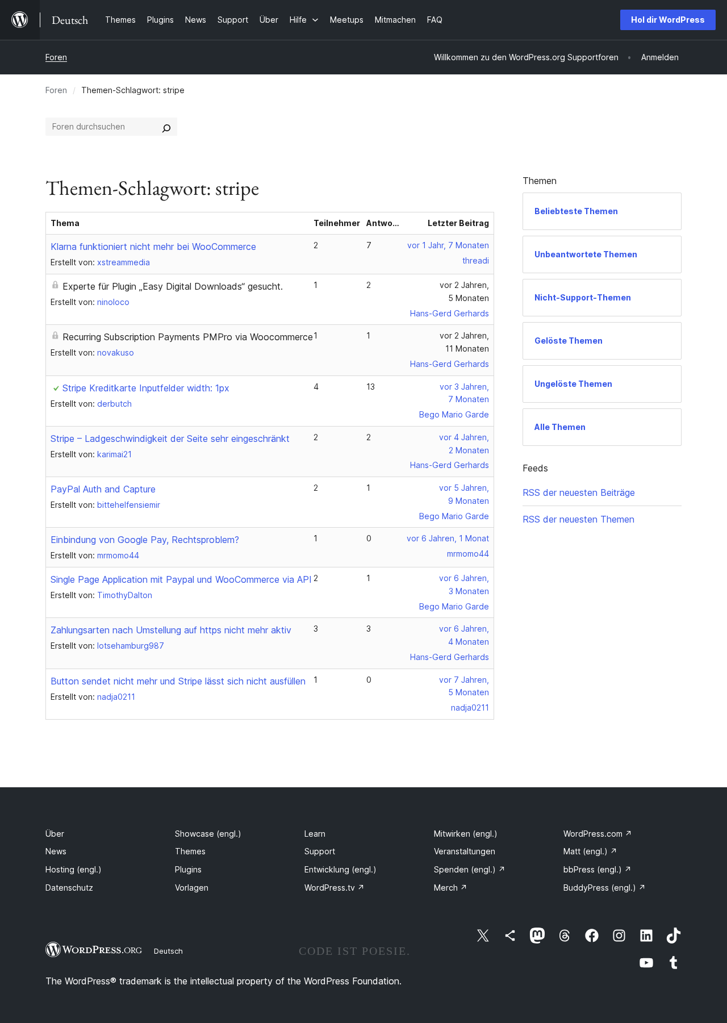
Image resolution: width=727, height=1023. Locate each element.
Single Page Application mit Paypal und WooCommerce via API (181, 579)
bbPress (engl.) (597, 869)
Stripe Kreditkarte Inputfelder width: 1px (145, 388)
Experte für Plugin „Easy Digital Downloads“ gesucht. (172, 286)
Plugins (188, 869)
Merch (450, 887)
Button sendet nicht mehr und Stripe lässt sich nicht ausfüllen (178, 681)
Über (54, 833)
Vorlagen (191, 887)
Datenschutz (69, 887)
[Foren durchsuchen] (166, 127)
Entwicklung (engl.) (340, 869)
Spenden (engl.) (469, 869)
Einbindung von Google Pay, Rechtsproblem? (145, 539)
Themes (190, 851)
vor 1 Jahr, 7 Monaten (448, 245)
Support (319, 851)
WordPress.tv (334, 887)
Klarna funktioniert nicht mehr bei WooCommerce (153, 246)
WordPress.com (597, 833)
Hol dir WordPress (668, 19)
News (55, 851)
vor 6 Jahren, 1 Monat (448, 538)
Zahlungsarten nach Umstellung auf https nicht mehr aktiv (171, 630)
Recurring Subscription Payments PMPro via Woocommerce (187, 337)
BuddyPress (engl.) (604, 887)
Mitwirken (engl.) (466, 833)
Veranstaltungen (464, 851)
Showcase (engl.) (208, 833)
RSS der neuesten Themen (578, 519)
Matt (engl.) (590, 851)
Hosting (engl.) (73, 869)
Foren (56, 57)
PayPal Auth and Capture (103, 489)
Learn (314, 833)
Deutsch (168, 950)
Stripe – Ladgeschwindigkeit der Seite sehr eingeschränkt (170, 438)
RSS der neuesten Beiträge (579, 492)
